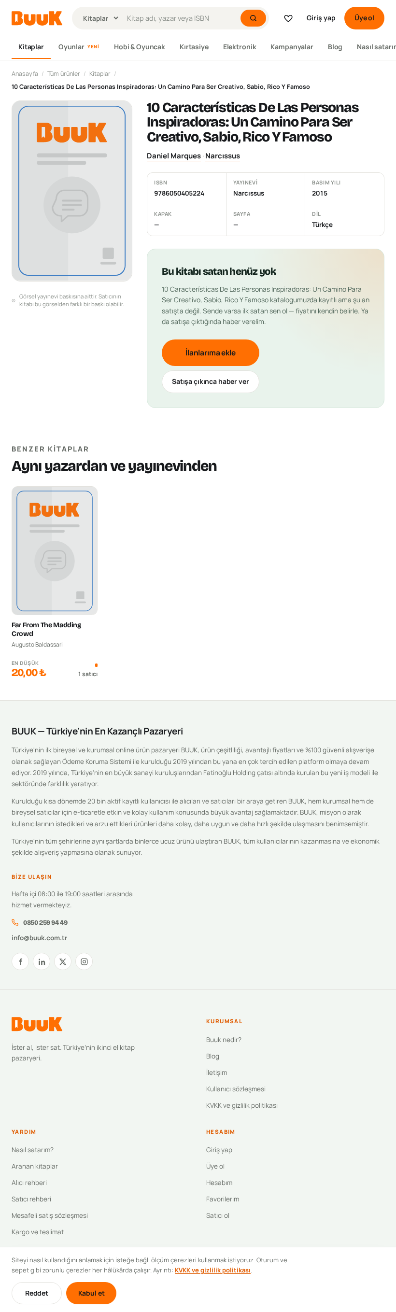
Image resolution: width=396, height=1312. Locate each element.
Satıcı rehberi (31, 1199)
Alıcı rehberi (29, 1182)
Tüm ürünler (63, 74)
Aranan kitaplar (35, 1166)
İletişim (216, 1072)
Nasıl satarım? (33, 1149)
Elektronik (239, 46)
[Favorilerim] (288, 18)
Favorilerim (222, 1199)
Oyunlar (78, 46)
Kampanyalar (291, 46)
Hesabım (219, 1182)
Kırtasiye (194, 46)
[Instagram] (84, 961)
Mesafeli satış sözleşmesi (50, 1215)
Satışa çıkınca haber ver (210, 381)
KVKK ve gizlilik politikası (242, 1105)
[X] (62, 961)
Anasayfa (25, 74)
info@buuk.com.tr (39, 937)
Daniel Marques (174, 156)
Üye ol (364, 17)
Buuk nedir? (223, 1039)
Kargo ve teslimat (38, 1231)
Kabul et (91, 1293)
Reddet (36, 1293)
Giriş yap (321, 17)
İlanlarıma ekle (210, 352)
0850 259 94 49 (45, 922)
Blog (335, 46)
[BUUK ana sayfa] (37, 18)
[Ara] (253, 18)
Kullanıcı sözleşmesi (236, 1089)
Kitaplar (31, 46)
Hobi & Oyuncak (139, 46)
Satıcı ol (217, 1215)
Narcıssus (222, 156)
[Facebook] (20, 961)
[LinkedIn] (41, 961)
